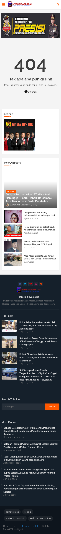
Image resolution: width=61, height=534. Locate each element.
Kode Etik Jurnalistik (15, 518)
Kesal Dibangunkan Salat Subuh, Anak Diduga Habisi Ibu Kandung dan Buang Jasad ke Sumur (39, 230)
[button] (58, 4)
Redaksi (27, 512)
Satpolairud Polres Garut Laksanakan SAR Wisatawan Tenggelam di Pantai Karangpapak (38, 341)
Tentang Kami (12, 512)
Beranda (32, 92)
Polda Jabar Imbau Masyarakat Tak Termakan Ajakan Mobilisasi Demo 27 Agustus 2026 (38, 325)
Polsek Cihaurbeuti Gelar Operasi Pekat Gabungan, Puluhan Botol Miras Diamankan (38, 357)
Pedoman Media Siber (40, 518)
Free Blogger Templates (28, 526)
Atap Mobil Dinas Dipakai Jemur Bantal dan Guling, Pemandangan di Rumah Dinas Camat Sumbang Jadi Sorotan (40, 260)
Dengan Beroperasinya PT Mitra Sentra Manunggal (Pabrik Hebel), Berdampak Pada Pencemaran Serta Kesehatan (29, 431)
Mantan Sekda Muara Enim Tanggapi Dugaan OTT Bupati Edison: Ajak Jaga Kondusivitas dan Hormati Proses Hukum (40, 245)
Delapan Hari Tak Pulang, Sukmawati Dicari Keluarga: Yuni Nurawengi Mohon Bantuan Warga (39, 216)
